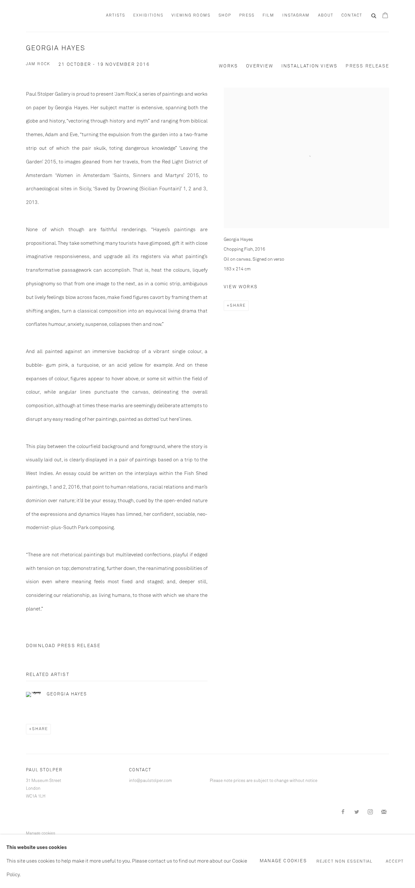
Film (268, 16)
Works (228, 66)
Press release (367, 66)
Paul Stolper (61, 16)
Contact (351, 16)
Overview (259, 66)
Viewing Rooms (191, 16)
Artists (115, 16)
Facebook (343, 812)
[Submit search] (374, 15)
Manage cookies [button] (40, 833)
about (326, 16)
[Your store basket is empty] (385, 16)
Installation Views (309, 66)
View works (241, 287)
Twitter (356, 812)
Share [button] (238, 306)
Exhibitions (148, 16)
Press (247, 16)
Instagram (296, 16)
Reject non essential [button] (344, 861)
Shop (225, 16)
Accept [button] (395, 861)
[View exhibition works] (306, 101)
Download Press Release (63, 646)
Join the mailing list (384, 812)
